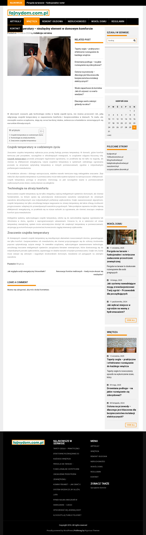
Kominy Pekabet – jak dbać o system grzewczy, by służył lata (67, 489)
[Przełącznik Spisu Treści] (40, 131)
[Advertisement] (125, 68)
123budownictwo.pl (115, 157)
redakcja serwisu (42, 33)
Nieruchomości (77, 21)
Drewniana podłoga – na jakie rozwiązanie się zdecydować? (120, 392)
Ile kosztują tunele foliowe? (67, 515)
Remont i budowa (52, 21)
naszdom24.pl (113, 166)
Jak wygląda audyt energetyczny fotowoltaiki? (26, 271)
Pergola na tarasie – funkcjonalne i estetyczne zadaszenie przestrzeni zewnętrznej (66, 471)
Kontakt (15, 28)
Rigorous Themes (92, 530)
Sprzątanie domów (98, 488)
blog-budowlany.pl (114, 160)
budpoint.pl (111, 154)
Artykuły (15, 21)
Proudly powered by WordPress (60, 530)
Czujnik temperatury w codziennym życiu (27, 135)
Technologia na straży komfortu (23, 138)
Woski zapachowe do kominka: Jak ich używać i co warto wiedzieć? (88, 91)
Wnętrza (31, 21)
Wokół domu (98, 21)
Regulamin (117, 21)
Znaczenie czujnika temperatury (23, 141)
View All (131, 320)
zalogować (21, 290)
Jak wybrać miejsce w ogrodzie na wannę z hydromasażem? (118, 308)
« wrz (109, 135)
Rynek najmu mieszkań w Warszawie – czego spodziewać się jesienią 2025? (67, 505)
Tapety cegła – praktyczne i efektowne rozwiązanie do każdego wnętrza (87, 52)
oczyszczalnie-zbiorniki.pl (117, 169)
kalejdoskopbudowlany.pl (117, 163)
